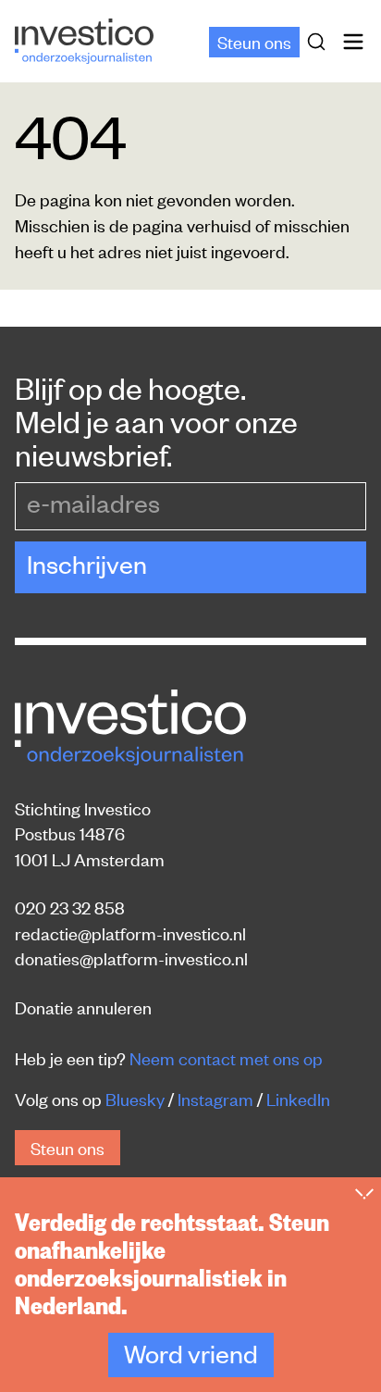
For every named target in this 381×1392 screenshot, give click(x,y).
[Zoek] (320, 41)
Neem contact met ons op (226, 1057)
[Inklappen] (364, 1194)
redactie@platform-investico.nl (130, 932)
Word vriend (191, 1353)
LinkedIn (298, 1098)
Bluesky (135, 1098)
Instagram (215, 1098)
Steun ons (254, 41)
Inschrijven (87, 563)
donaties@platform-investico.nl (131, 957)
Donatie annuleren (83, 1006)
